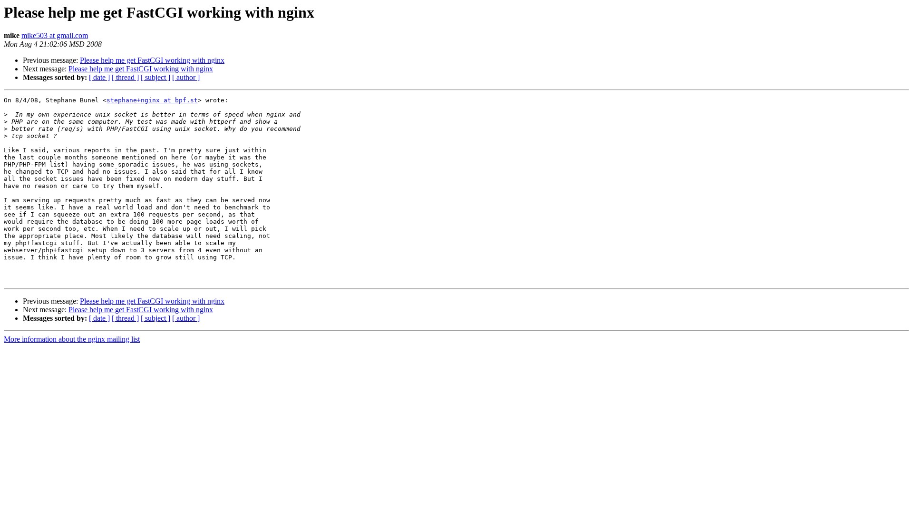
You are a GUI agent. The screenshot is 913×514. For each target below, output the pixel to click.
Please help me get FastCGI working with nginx (152, 60)
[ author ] (186, 77)
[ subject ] (155, 77)
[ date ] (99, 77)
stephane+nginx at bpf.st (152, 100)
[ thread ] (125, 77)
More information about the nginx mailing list (72, 339)
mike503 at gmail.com (54, 35)
